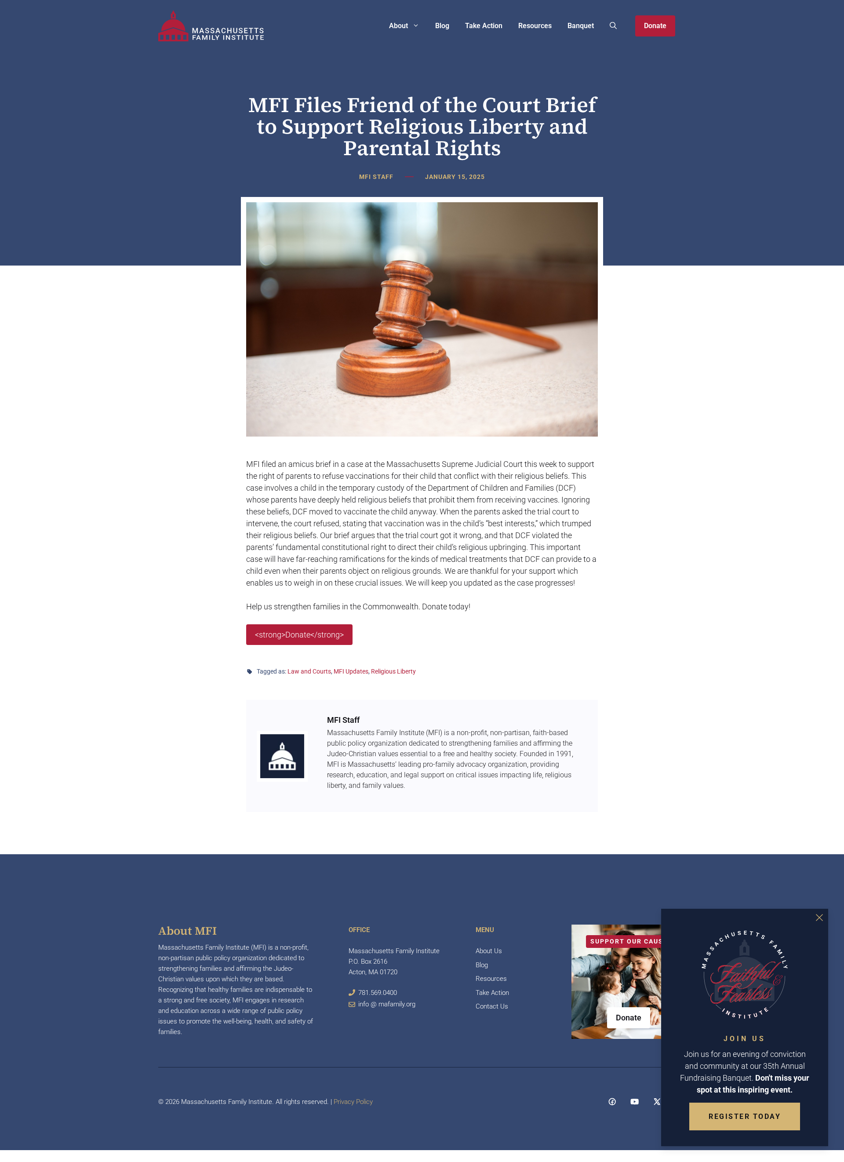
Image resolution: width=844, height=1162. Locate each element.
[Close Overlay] (819, 918)
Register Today (745, 1116)
